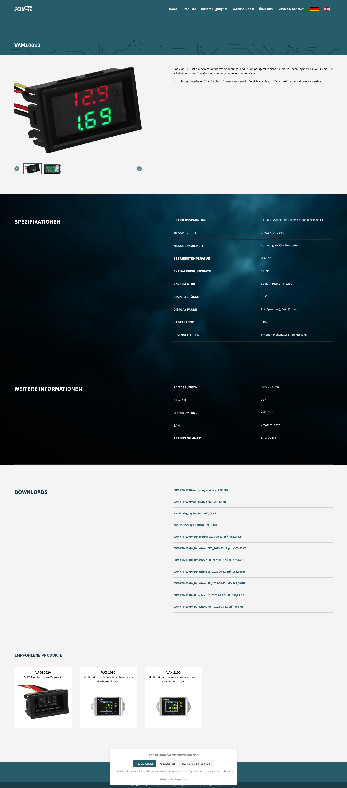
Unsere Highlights (214, 9)
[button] (32, 168)
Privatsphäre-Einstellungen (196, 764)
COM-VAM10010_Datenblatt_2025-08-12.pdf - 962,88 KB (208, 537)
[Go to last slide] (16, 168)
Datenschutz (166, 779)
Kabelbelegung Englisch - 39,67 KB (195, 525)
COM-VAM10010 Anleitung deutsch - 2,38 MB (201, 490)
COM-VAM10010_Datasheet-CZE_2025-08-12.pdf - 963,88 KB (210, 548)
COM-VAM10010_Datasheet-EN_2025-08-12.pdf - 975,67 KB (209, 560)
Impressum (181, 779)
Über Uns (266, 9)
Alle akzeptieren (145, 764)
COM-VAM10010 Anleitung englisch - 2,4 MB (200, 502)
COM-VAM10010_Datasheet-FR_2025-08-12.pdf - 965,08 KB (209, 583)
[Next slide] (139, 168)
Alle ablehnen (167, 764)
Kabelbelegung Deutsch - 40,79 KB (195, 513)
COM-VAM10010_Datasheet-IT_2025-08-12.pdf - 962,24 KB (209, 595)
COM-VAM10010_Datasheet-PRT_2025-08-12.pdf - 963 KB (208, 607)
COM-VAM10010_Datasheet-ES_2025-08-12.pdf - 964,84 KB (209, 572)
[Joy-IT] (23, 9)
